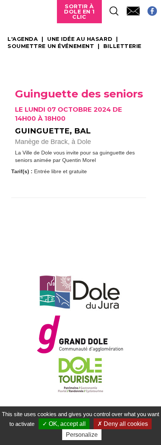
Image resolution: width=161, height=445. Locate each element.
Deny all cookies (125, 424)
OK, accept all (66, 424)
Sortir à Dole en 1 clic (79, 11)
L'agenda (22, 39)
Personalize (82, 435)
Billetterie (122, 46)
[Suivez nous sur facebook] (148, 9)
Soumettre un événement (50, 46)
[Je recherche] (110, 9)
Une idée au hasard (79, 39)
